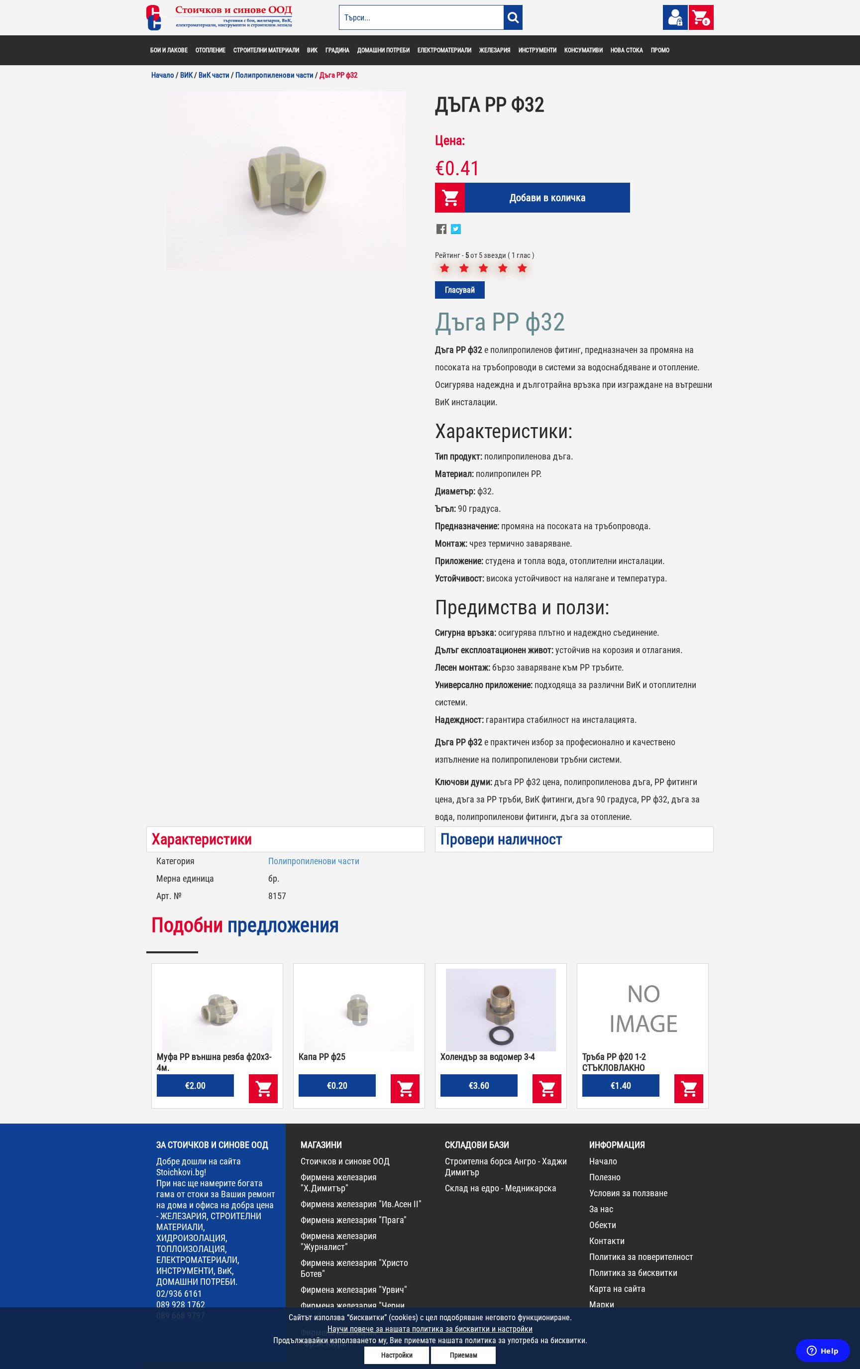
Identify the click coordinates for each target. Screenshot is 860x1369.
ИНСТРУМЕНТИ (537, 50)
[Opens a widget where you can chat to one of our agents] (822, 1351)
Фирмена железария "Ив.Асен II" (361, 1204)
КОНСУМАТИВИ (583, 50)
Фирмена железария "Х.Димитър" (339, 1182)
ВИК (312, 50)
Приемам (463, 1355)
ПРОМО (660, 50)
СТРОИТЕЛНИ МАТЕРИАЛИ (266, 50)
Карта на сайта (617, 1288)
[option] (285, 180)
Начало (603, 1161)
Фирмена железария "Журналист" (339, 1241)
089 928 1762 (180, 1304)
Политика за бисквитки (633, 1272)
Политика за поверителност (641, 1257)
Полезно (605, 1177)
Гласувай (460, 290)
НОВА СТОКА (627, 50)
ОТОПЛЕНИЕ (210, 50)
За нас (601, 1209)
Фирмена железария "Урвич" (354, 1289)
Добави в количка (548, 198)
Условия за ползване (628, 1193)
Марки (601, 1304)
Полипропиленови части (313, 861)
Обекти (602, 1225)
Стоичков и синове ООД (345, 1161)
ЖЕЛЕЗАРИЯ (495, 50)
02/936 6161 (179, 1293)
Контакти (607, 1241)
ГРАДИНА (337, 50)
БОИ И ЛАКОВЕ (169, 50)
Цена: (450, 140)
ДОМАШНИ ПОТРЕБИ (383, 50)
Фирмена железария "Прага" (354, 1220)
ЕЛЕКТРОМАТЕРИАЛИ (444, 50)
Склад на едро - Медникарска (500, 1188)
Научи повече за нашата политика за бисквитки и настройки (430, 1329)
